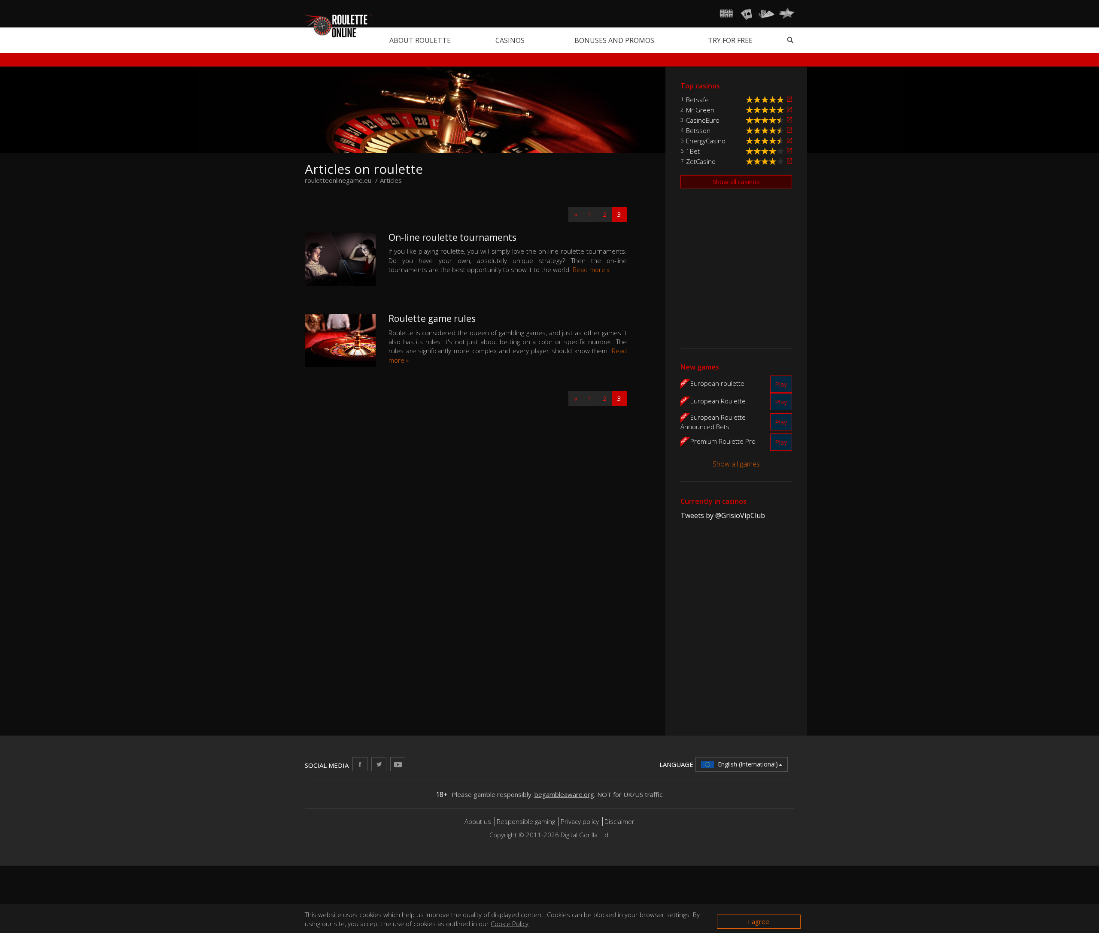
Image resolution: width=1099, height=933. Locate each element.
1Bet (693, 151)
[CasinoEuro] (789, 120)
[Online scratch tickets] (786, 13)
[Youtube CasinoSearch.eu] (397, 764)
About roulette (420, 40)
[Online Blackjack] (746, 13)
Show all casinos (736, 181)
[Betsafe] (789, 99)
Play (781, 384)
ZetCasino (701, 161)
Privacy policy (580, 821)
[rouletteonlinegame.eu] (338, 25)
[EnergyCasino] (789, 140)
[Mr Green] (789, 110)
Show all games (736, 464)
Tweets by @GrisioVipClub (722, 515)
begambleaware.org (564, 794)
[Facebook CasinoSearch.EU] (359, 764)
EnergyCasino (706, 141)
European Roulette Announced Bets (713, 422)
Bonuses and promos (614, 40)
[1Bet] (789, 151)
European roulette (717, 383)
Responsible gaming (526, 821)
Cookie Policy (509, 923)
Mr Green (700, 110)
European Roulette (718, 401)
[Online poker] (766, 13)
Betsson (698, 130)
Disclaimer (619, 821)
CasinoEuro (703, 120)
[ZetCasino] (789, 161)
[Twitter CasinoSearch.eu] (378, 764)
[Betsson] (789, 130)
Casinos (510, 40)
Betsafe (697, 99)
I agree (758, 921)
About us (478, 821)
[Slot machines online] (726, 13)
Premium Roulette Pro (723, 441)
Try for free (730, 40)
